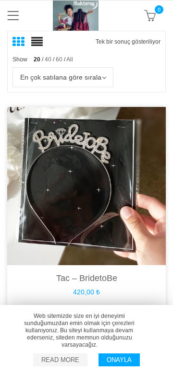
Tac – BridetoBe (86, 278)
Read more (60, 359)
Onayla (119, 359)
